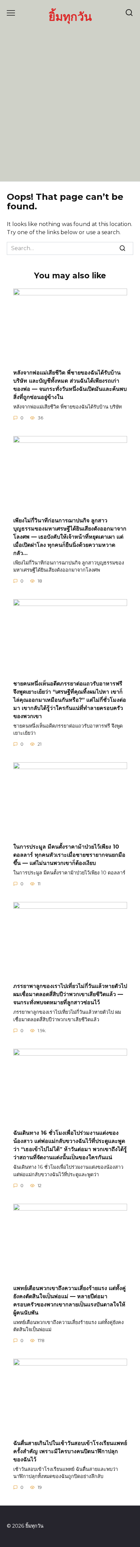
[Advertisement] (70, 102)
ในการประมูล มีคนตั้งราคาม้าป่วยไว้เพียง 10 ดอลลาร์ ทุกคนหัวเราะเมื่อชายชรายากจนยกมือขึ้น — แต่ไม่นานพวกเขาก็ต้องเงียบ (69, 854)
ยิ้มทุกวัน (70, 16)
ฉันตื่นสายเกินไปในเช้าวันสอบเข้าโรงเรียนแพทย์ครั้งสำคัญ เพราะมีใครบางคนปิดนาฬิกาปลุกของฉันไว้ (70, 1451)
